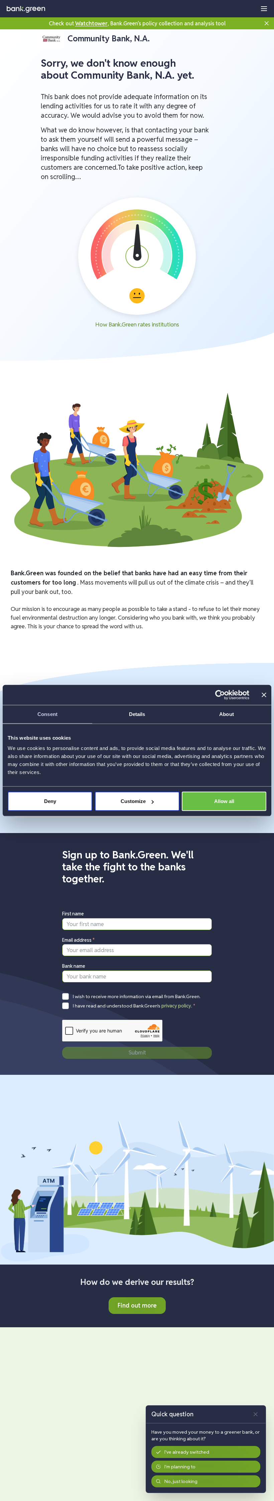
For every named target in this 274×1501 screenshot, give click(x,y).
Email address (78, 940)
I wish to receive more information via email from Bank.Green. (136, 996)
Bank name (73, 966)
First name (73, 914)
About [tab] (226, 714)
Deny (50, 801)
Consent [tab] (47, 714)
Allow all (224, 801)
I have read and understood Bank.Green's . (134, 1006)
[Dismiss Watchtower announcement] (266, 23)
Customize (133, 801)
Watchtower (91, 23)
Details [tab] (137, 714)
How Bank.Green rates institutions (137, 324)
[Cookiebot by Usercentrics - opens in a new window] (220, 695)
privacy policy (176, 1006)
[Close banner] (264, 694)
